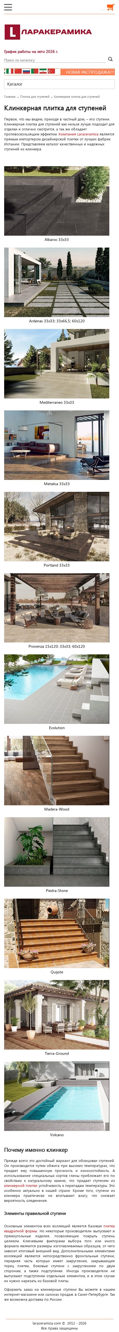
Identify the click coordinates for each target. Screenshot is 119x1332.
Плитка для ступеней (34, 96)
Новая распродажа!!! (59, 72)
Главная (9, 96)
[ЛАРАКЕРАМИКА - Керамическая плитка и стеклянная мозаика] (48, 42)
